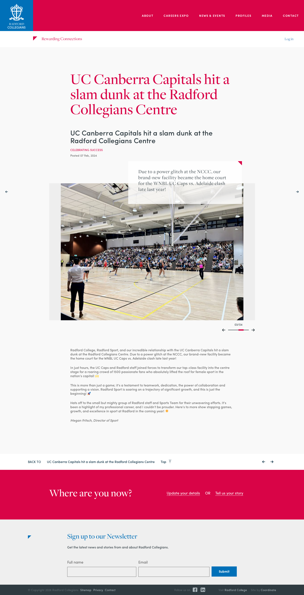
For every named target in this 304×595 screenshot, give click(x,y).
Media (267, 15)
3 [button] (241, 329)
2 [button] (235, 329)
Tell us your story (229, 492)
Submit (224, 571)
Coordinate (268, 590)
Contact (291, 15)
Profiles (243, 15)
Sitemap (85, 590)
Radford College (236, 590)
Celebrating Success (86, 150)
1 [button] (230, 329)
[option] (152, 251)
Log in (289, 38)
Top (164, 461)
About (147, 15)
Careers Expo (176, 15)
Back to (34, 461)
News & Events (212, 15)
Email (143, 562)
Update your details (183, 492)
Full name (75, 562)
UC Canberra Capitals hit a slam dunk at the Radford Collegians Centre (101, 461)
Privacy (98, 590)
